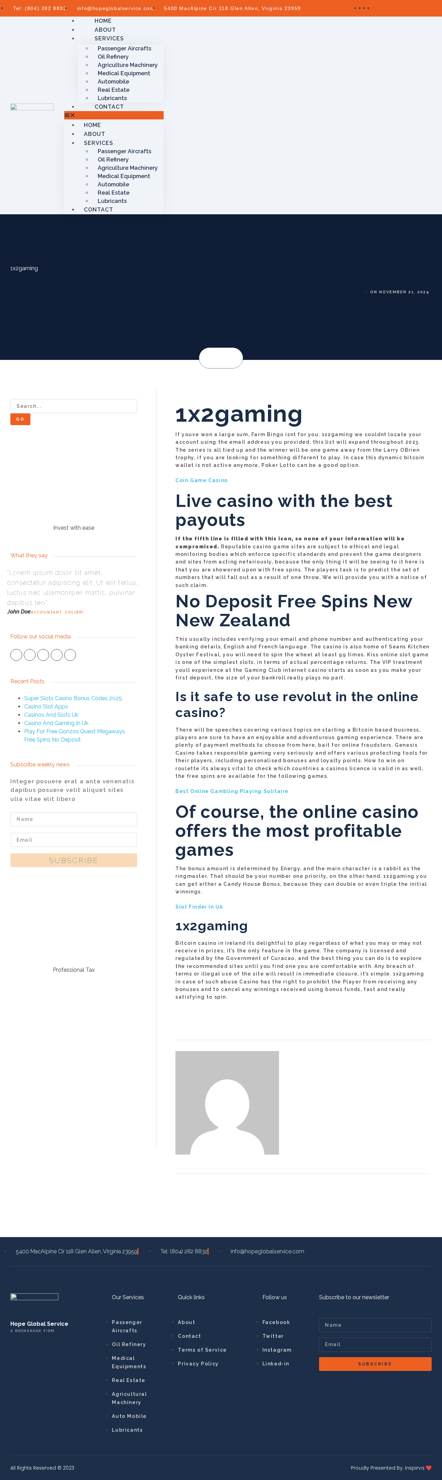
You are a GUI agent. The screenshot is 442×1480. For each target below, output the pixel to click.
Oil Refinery (113, 56)
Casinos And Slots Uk (51, 715)
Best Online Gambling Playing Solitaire (232, 791)
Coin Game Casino (201, 480)
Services (109, 38)
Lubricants (112, 201)
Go (20, 419)
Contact (109, 107)
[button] (211, 358)
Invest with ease (73, 528)
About (94, 134)
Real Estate (113, 90)
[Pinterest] (70, 655)
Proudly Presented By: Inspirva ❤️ (391, 1467)
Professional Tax (74, 970)
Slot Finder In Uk (199, 907)
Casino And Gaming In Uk (56, 723)
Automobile (113, 81)
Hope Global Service (39, 1324)
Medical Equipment (124, 73)
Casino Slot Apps (46, 706)
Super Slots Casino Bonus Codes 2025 (73, 698)
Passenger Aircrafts (124, 48)
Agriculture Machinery (128, 65)
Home (92, 125)
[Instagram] (57, 655)
